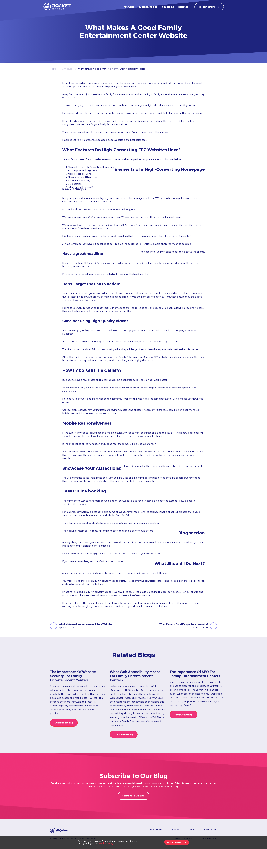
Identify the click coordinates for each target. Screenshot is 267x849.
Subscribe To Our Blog (133, 795)
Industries (167, 7)
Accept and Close (176, 842)
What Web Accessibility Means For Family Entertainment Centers (135, 676)
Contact (183, 7)
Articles (67, 69)
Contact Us (210, 829)
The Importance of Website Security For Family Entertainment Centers (73, 676)
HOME (53, 69)
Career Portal (155, 829)
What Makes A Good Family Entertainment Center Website (111, 69)
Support (176, 829)
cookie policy (106, 843)
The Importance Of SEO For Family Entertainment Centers (195, 674)
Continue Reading (64, 722)
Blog (192, 829)
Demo (207, 7)
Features (128, 7)
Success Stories (148, 7)
